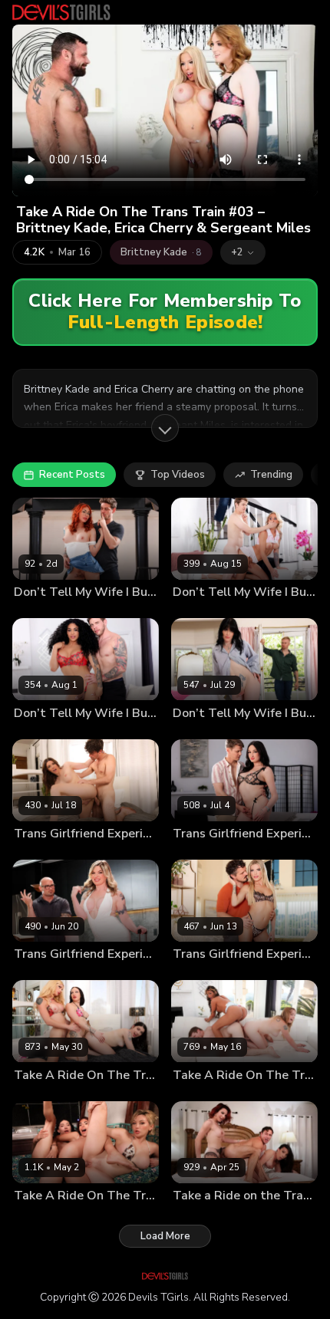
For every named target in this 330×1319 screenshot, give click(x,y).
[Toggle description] (165, 428)
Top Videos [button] (177, 475)
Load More (165, 1236)
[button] (243, 252)
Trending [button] (271, 475)
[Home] (61, 12)
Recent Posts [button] (72, 475)
